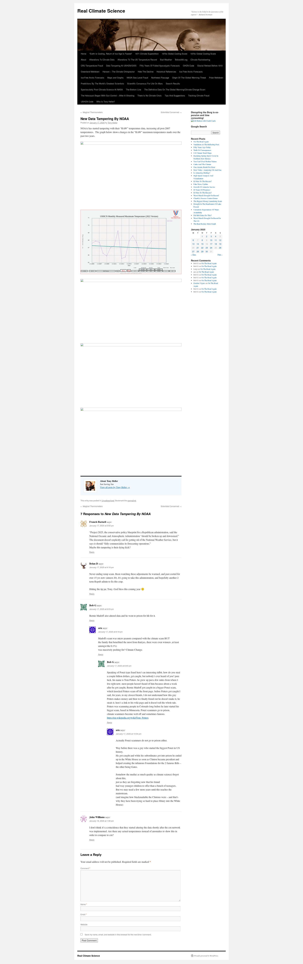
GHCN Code (188, 65)
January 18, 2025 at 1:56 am (101, 820)
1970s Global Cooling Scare (174, 53)
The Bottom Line (133, 89)
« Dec (193, 254)
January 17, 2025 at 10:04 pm (128, 733)
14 (198, 243)
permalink (132, 500)
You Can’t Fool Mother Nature (205, 161)
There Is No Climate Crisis (149, 95)
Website (83, 924)
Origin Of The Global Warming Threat (189, 77)
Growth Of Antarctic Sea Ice (204, 187)
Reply (91, 552)
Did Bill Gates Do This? (202, 215)
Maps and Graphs (115, 77)
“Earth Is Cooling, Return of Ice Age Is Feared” (110, 53)
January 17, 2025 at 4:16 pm (101, 567)
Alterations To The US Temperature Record (137, 59)
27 (193, 251)
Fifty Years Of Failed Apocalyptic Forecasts (160, 65)
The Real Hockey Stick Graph (204, 223)
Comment (85, 868)
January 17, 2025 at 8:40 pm (119, 665)
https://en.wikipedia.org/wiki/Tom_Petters (128, 717)
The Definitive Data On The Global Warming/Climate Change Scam (174, 89)
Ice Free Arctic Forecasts (191, 71)
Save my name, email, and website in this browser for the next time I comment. (118, 934)
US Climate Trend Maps (202, 153)
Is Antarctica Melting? (201, 172)
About (83, 59)
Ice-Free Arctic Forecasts (92, 77)
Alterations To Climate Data (101, 59)
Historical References (166, 71)
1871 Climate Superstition (147, 53)
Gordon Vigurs (199, 283)
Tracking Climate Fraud (198, 95)
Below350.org (181, 59)
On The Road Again (201, 141)
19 (220, 243)
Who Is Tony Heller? (105, 101)
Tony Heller (112, 122)
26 (220, 247)
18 (216, 243)
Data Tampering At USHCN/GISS (121, 65)
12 (220, 240)
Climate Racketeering (200, 59)
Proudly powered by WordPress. (206, 955)
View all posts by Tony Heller (115, 487)
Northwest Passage (160, 77)
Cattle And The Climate (202, 164)
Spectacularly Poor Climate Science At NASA (102, 89)
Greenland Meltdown (90, 71)
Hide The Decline (145, 71)
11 (216, 240)
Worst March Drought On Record (206, 195)
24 (211, 247)
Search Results (173, 83)
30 (207, 251)
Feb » (220, 254)
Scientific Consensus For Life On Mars (145, 83)
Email (83, 914)
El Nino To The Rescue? (202, 181)
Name (83, 904)
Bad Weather (166, 59)
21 (198, 247)
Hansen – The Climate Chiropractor (119, 71)
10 (211, 240)
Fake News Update (200, 184)
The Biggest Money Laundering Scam (207, 201)
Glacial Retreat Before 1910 (210, 65)
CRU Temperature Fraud (92, 65)
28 (198, 251)
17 (211, 243)
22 (202, 247)
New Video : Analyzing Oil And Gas (207, 170)
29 (202, 251)
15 (202, 243)
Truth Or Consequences (202, 150)
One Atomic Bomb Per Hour (204, 167)
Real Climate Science (101, 10)
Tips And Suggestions (175, 95)
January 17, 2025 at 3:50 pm (101, 525)
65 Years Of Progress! (201, 189)
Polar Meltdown (216, 77)
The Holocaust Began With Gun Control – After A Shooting (107, 95)
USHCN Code (87, 101)
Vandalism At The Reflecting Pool (206, 144)
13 (193, 243)
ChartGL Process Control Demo (205, 198)
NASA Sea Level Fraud (137, 77)
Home (83, 53)
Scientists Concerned (171, 112)
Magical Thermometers (91, 112)
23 (207, 247)
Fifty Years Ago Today (202, 147)
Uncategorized (108, 500)
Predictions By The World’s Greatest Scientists (102, 83)
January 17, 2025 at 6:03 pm (101, 609)
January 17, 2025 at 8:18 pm (110, 631)
